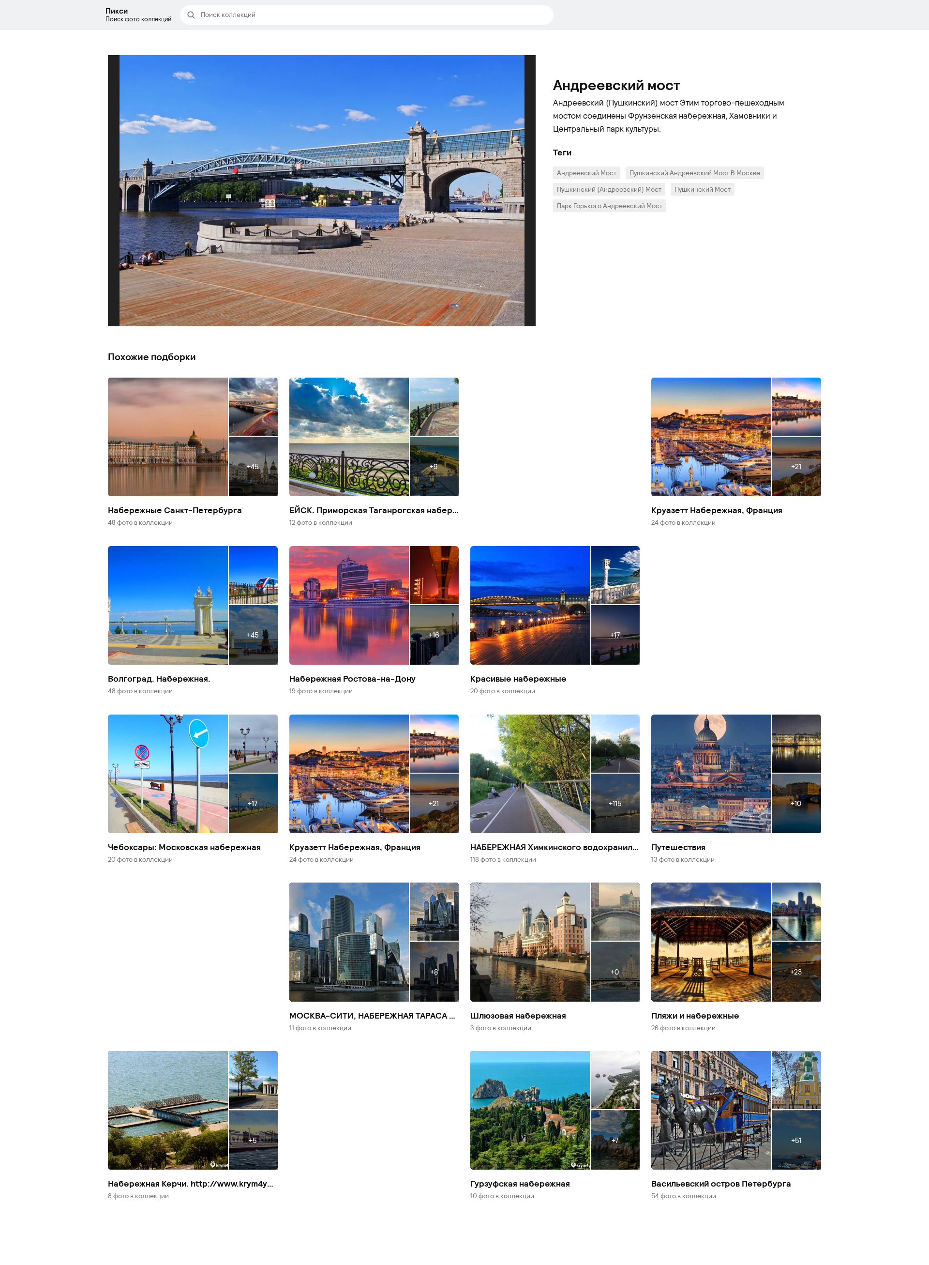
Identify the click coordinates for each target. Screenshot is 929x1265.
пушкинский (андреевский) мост (609, 189)
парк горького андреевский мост (609, 205)
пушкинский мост (702, 189)
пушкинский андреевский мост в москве (694, 172)
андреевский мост (586, 172)
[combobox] (374, 15)
